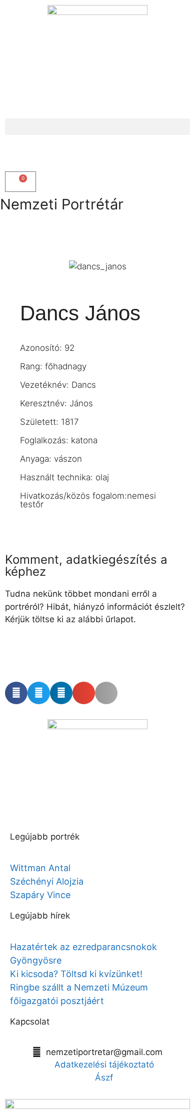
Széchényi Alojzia (47, 881)
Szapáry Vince (40, 895)
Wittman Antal (41, 868)
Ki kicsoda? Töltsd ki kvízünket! (76, 974)
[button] (97, 126)
